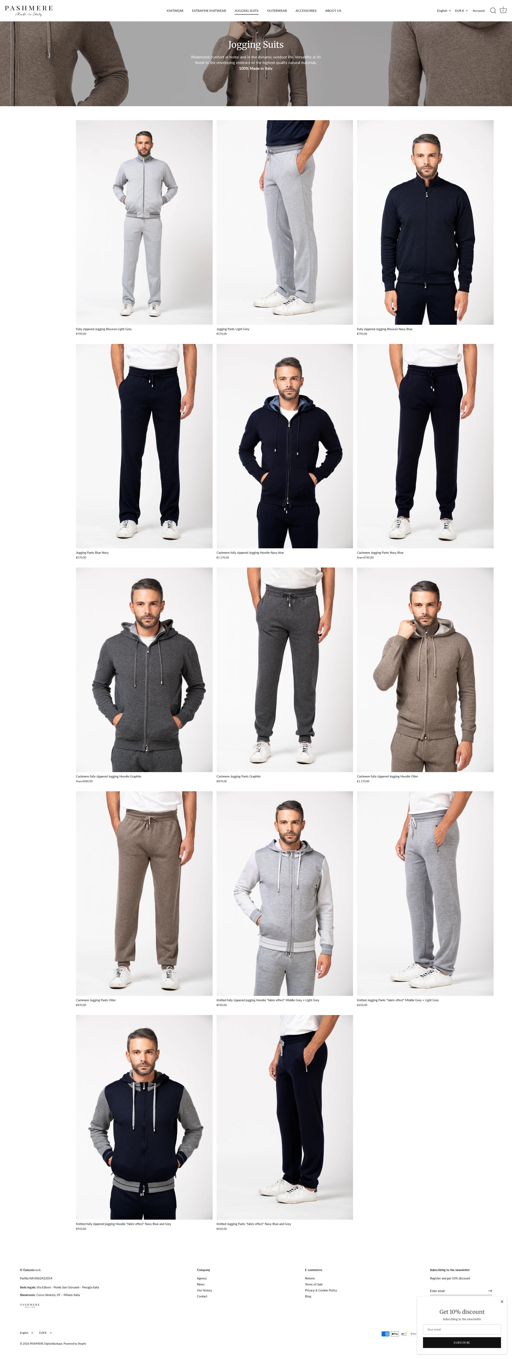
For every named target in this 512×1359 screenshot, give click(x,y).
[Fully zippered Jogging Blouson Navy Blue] (425, 222)
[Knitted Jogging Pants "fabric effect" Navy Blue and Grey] (285, 1117)
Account (479, 10)
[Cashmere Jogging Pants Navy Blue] (425, 446)
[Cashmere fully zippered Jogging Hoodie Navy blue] (285, 446)
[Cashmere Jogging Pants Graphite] (285, 670)
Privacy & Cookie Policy (321, 1290)
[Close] (502, 1301)
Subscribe (462, 1342)
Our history (204, 1290)
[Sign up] (490, 1291)
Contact (202, 1296)
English (442, 10)
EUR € (459, 10)
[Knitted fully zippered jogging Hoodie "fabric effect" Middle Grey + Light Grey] (285, 893)
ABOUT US (333, 10)
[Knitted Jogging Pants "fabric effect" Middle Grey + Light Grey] (425, 893)
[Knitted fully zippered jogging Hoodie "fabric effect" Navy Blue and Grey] (144, 1117)
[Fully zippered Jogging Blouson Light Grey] (144, 222)
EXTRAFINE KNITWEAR (209, 10)
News (201, 1284)
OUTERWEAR (277, 10)
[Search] (493, 10)
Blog (308, 1296)
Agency (202, 1278)
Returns (310, 1278)
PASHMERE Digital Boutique (46, 1343)
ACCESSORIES (306, 10)
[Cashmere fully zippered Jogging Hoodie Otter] (425, 670)
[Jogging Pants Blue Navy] (144, 446)
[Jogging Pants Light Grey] (285, 222)
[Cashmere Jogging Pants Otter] (144, 893)
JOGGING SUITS (246, 10)
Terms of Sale (314, 1284)
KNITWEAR (175, 10)
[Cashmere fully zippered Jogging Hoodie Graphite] (144, 670)
